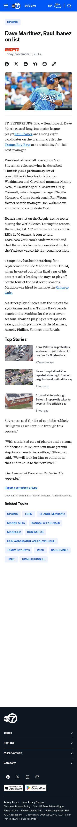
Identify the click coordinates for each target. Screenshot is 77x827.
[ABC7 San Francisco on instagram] (27, 777)
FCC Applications (13, 814)
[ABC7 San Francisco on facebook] (8, 777)
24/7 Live (30, 6)
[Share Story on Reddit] (25, 63)
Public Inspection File (57, 810)
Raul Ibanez (23, 133)
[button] (5, 5)
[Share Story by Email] (44, 63)
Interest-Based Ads (31, 810)
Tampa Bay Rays (17, 144)
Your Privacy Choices (33, 802)
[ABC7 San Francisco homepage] (16, 5)
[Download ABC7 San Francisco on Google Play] (36, 788)
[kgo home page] (10, 718)
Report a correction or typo (21, 488)
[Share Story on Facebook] (6, 63)
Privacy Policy (11, 802)
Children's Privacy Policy (17, 806)
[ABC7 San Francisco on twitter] (18, 777)
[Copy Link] (54, 63)
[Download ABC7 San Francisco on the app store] (13, 788)
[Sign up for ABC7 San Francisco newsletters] (37, 777)
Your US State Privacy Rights (48, 806)
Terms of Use (11, 810)
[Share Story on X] (16, 63)
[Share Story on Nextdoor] (35, 63)
